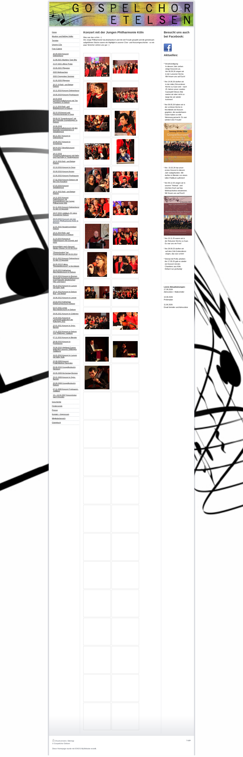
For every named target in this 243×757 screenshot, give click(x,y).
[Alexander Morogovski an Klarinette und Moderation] (97, 179)
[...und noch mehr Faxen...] (125, 67)
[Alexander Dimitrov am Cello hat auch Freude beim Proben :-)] (125, 151)
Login (188, 740)
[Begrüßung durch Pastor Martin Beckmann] (97, 349)
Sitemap (71, 741)
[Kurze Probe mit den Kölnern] (125, 95)
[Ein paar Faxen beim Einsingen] (97, 67)
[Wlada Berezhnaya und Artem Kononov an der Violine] (97, 123)
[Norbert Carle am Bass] (97, 236)
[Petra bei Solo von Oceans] (97, 264)
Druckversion (60, 741)
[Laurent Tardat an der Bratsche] (125, 123)
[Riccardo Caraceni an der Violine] (125, 179)
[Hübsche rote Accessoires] (97, 95)
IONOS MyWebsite (82, 749)
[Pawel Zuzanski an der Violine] (97, 208)
